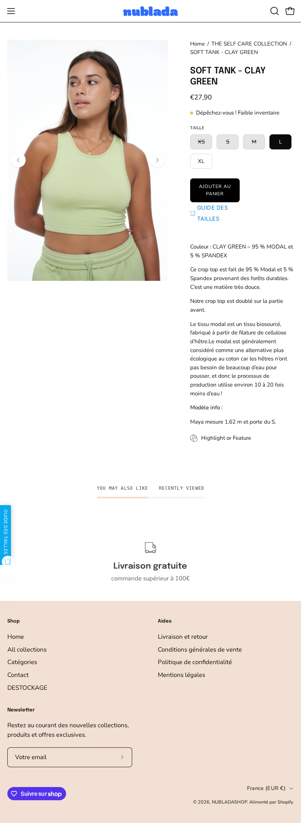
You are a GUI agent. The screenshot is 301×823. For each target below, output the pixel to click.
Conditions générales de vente (200, 649)
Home (197, 43)
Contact (18, 675)
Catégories (22, 662)
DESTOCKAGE (27, 687)
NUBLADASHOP (229, 802)
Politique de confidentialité (195, 662)
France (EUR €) (266, 788)
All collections (27, 649)
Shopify (285, 802)
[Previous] (18, 160)
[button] (274, 11)
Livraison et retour (183, 636)
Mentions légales (181, 675)
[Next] (157, 160)
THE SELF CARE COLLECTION (249, 43)
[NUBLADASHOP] (150, 11)
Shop (13, 621)
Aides (164, 621)
